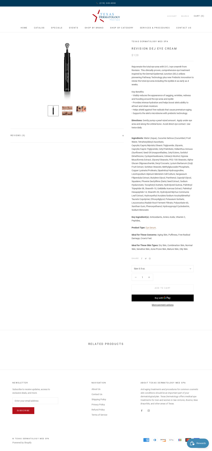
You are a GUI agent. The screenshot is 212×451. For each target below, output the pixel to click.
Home (24, 28)
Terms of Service (99, 415)
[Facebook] (142, 258)
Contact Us (183, 28)
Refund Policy (98, 409)
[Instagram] (149, 410)
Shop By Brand (94, 28)
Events (73, 28)
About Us (96, 389)
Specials (56, 28)
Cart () (199, 16)
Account (172, 16)
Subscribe (23, 411)
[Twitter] (146, 258)
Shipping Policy (99, 399)
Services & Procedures (155, 28)
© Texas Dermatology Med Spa (30, 439)
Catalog (39, 28)
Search (185, 16)
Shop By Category (121, 28)
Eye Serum (151, 227)
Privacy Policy (98, 404)
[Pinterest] (150, 258)
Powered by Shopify (22, 442)
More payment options (163, 305)
